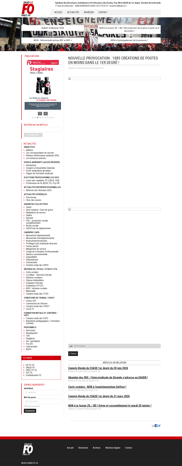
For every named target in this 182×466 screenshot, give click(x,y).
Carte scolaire (79, 346)
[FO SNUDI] (27, 455)
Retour (73, 353)
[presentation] (40, 113)
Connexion (30, 411)
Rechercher (33, 135)
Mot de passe (30, 397)
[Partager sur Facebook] (156, 426)
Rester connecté (33, 406)
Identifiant (28, 388)
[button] (32, 117)
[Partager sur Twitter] (159, 426)
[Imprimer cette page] (152, 426)
